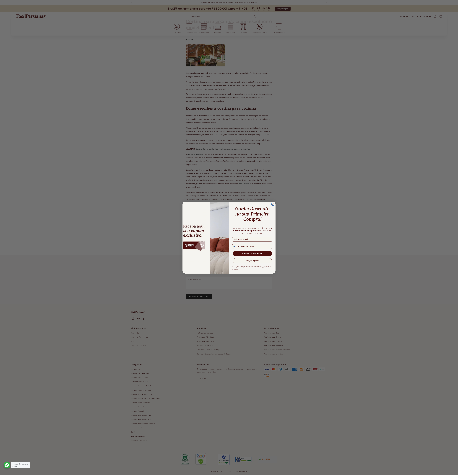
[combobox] (236, 246)
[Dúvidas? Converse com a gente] (7, 465)
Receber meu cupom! (252, 253)
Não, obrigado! (252, 260)
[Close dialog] (272, 204)
